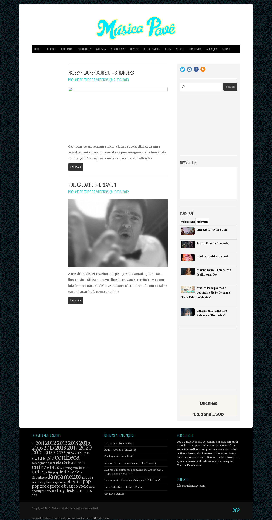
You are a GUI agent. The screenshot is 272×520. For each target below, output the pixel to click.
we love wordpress (78, 518)
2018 (60, 448)
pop (87, 481)
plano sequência (55, 482)
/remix (180, 49)
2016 (37, 448)
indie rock (69, 472)
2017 (49, 448)
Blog (168, 49)
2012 (50, 443)
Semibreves (118, 49)
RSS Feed (95, 518)
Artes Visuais (152, 49)
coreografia (39, 463)
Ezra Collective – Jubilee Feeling (124, 487)
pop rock (40, 486)
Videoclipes (84, 49)
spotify (36, 491)
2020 (85, 447)
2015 (84, 443)
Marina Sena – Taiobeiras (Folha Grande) (130, 463)
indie (37, 472)
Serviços (211, 49)
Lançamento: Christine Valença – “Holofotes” (132, 480)
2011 (40, 443)
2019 (73, 447)
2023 (60, 452)
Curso (226, 49)
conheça (67, 457)
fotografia (72, 468)
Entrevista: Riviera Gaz (118, 443)
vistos (202, 221)
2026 (86, 453)
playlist (74, 481)
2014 (73, 443)
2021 (37, 452)
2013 (62, 443)
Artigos (101, 49)
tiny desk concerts (74, 490)
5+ (33, 444)
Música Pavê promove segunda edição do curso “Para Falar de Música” (133, 471)
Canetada (66, 49)
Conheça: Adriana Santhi (119, 456)
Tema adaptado (40, 518)
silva (92, 486)
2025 (79, 453)
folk (62, 468)
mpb (85, 477)
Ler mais (75, 167)
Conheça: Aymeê (114, 493)
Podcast (51, 49)
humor (84, 468)
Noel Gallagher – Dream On (92, 184)
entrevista (46, 466)
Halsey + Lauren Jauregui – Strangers (101, 72)
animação (43, 458)
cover (51, 463)
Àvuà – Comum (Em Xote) (120, 449)
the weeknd (49, 491)
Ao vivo (134, 49)
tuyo (34, 495)
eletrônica (64, 462)
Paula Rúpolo (59, 518)
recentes (188, 221)
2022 (50, 453)
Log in (106, 518)
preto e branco (64, 486)
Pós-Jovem (195, 49)
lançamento (64, 476)
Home (37, 49)
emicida (79, 463)
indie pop (51, 472)
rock (83, 486)
